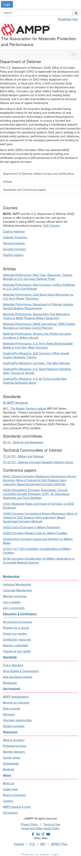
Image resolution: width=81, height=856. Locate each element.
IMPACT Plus (59, 844)
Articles (7, 182)
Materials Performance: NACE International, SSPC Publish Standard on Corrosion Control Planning (39, 326)
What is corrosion (14, 740)
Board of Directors (14, 795)
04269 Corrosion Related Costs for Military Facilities (35, 533)
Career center (11, 757)
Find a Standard (13, 665)
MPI (42, 844)
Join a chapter (12, 602)
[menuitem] (68, 18)
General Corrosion (14, 249)
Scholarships (11, 763)
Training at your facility (17, 651)
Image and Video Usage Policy (40, 828)
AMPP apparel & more (17, 807)
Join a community (14, 608)
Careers (8, 801)
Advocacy (9, 714)
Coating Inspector (14, 231)
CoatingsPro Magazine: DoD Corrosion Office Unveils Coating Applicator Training (36, 355)
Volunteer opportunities (17, 720)
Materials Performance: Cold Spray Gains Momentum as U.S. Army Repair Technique (38, 296)
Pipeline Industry (13, 255)
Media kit (8, 769)
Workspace (10, 683)
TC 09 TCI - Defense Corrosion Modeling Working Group (38, 462)
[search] (76, 12)
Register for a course (16, 628)
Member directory (14, 752)
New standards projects (17, 677)
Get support (10, 812)
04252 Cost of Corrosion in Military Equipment (31, 527)
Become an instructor (16, 702)
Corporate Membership (17, 590)
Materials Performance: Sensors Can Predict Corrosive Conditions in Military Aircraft (37, 335)
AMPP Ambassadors (16, 697)
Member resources (15, 596)
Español (19, 844)
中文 (32, 844)
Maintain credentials (15, 645)
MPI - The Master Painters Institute (24, 408)
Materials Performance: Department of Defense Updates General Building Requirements (38, 306)
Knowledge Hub (67, 19)
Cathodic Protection (15, 237)
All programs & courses (17, 622)
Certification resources (17, 639)
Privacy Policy (29, 824)
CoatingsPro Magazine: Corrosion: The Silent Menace (36, 363)
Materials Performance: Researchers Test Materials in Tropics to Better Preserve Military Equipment (36, 316)
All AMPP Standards (15, 402)
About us (8, 783)
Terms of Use (51, 824)
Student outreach (13, 726)
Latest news (10, 789)
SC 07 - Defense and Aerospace (23, 442)
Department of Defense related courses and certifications (38, 174)
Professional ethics (14, 746)
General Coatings (14, 243)
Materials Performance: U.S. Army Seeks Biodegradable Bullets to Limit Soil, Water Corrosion (38, 345)
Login (7, 4)
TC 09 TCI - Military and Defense (23, 456)
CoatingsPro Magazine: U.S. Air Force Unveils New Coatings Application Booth (34, 381)
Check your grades (15, 633)
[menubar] (68, 18)
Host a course (11, 708)
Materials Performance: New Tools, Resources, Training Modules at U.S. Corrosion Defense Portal (37, 277)
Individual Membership (17, 584)
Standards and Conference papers (24, 190)
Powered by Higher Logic (40, 854)
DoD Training (51, 225)
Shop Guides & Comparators (21, 671)
